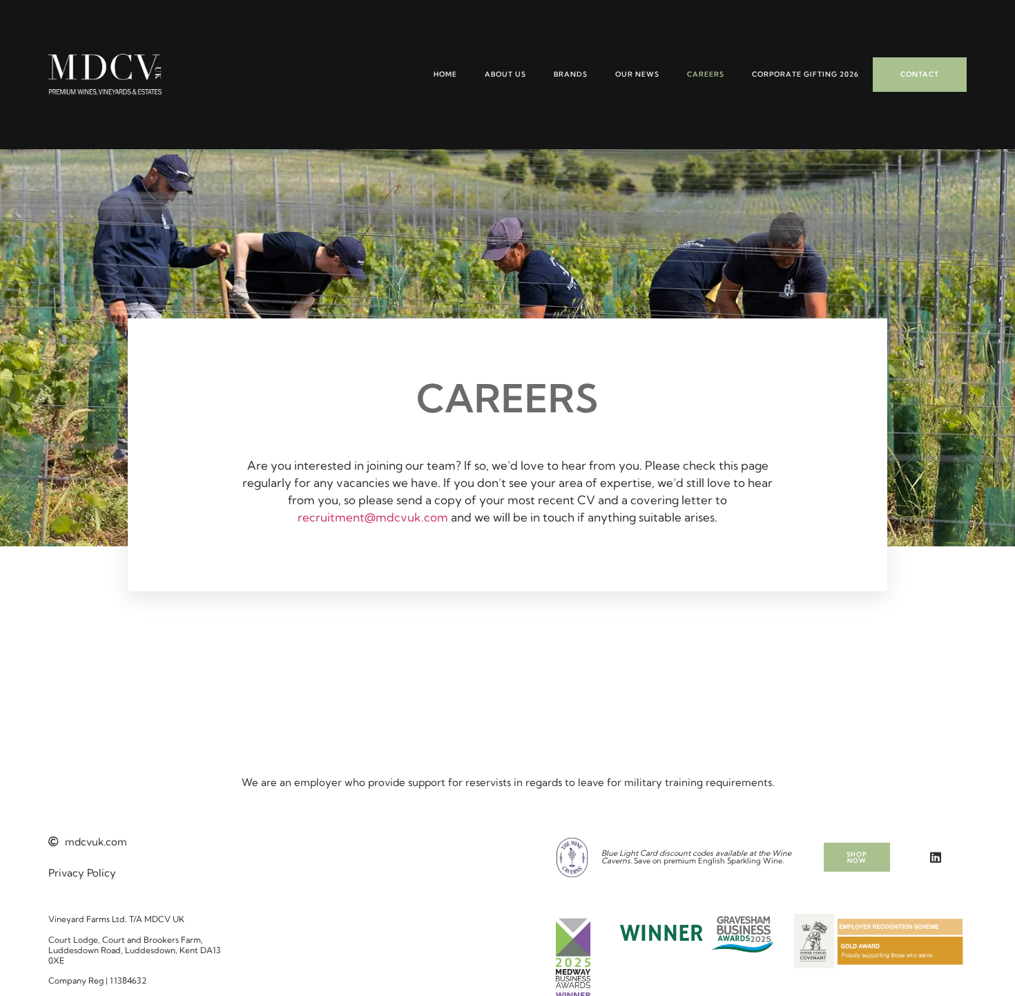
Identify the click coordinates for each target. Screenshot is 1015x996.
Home (445, 74)
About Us (505, 74)
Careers (705, 74)
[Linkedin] (935, 857)
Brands (571, 74)
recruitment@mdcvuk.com (373, 517)
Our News (637, 74)
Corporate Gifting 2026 (805, 74)
